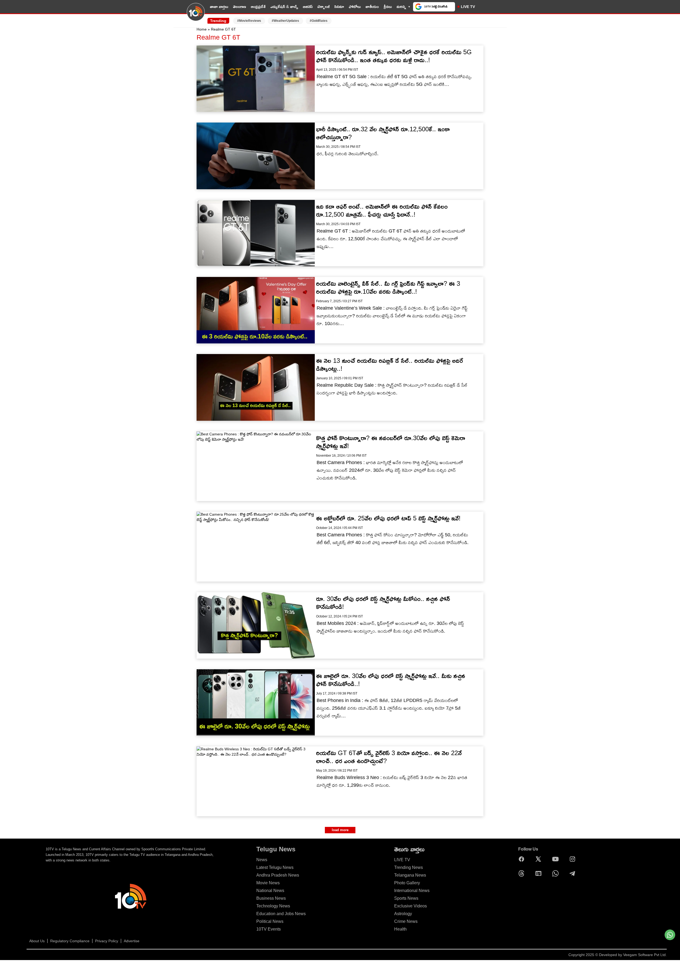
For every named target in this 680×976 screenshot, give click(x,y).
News (261, 859)
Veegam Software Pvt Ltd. (645, 955)
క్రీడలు (388, 6)
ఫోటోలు (355, 6)
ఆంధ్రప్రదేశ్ (258, 6)
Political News (269, 921)
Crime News (406, 921)
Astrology (403, 913)
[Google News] (539, 873)
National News (270, 890)
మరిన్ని (401, 6)
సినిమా (339, 6)
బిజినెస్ (308, 6)
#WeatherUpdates (285, 21)
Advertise (131, 941)
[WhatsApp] (556, 873)
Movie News (268, 883)
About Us (37, 941)
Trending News (408, 867)
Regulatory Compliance (70, 941)
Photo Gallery (407, 883)
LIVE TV (468, 7)
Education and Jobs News (281, 913)
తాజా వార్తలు (219, 6)
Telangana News (410, 875)
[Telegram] (573, 873)
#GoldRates (319, 21)
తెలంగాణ (239, 6)
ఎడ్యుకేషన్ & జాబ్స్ (284, 6)
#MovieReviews (249, 21)
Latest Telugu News (275, 867)
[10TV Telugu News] (195, 15)
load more (340, 830)
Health (400, 929)
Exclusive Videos (410, 906)
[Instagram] (573, 859)
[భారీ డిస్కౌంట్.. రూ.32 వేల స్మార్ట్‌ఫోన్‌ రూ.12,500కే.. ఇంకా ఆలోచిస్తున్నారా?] (256, 156)
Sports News (406, 898)
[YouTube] (556, 859)
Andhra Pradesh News (277, 875)
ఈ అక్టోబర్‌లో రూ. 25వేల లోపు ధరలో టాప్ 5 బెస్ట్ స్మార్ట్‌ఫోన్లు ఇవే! (388, 518)
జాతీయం (372, 6)
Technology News (273, 906)
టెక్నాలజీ (323, 6)
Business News (271, 898)
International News (412, 890)
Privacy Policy (106, 941)
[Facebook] (522, 859)
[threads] (522, 873)
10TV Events (268, 929)
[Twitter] (539, 859)
